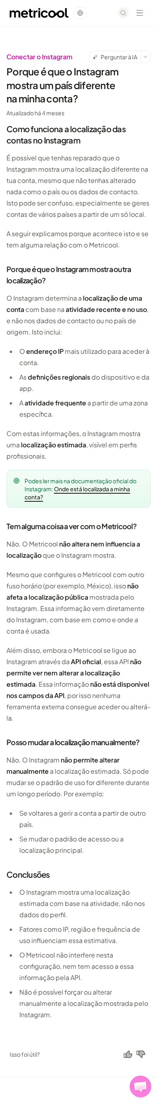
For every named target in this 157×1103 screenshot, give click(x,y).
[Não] (140, 1054)
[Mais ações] (146, 56)
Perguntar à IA (119, 56)
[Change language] (80, 13)
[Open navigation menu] (139, 13)
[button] (140, 1086)
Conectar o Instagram (39, 56)
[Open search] (123, 13)
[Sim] (128, 1054)
